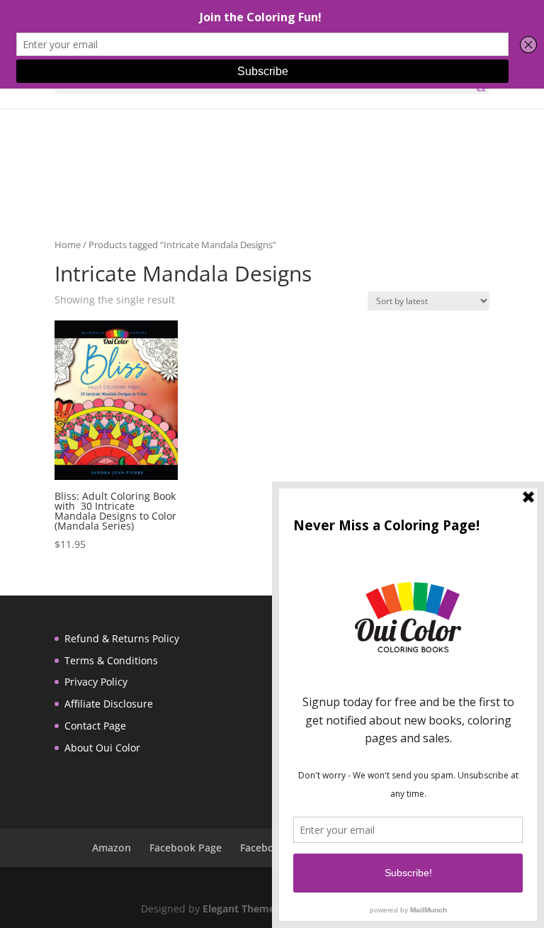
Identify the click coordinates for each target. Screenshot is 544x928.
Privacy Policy (96, 681)
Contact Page (95, 725)
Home (68, 244)
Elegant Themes (241, 908)
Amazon (111, 847)
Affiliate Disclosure (108, 703)
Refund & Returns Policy (121, 638)
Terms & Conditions (111, 660)
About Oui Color (102, 747)
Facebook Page (185, 847)
